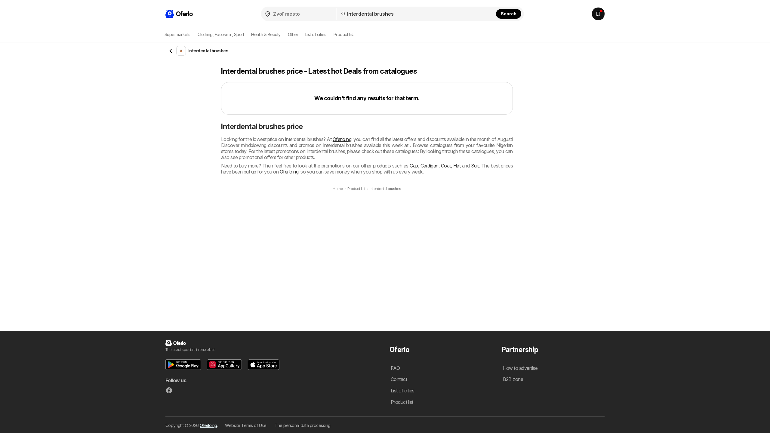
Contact (399, 379)
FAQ (395, 368)
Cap (414, 166)
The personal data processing (303, 425)
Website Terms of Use (245, 425)
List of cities (315, 34)
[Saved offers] (598, 14)
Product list (344, 34)
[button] (183, 364)
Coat (446, 166)
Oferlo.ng (342, 139)
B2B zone (513, 379)
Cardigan (429, 166)
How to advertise (520, 368)
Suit (475, 166)
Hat (456, 166)
